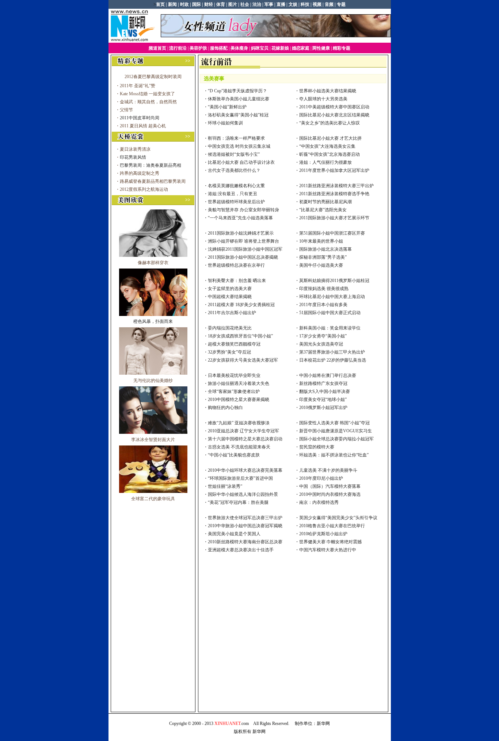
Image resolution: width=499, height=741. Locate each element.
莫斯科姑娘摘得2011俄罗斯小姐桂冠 (334, 280)
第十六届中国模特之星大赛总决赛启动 (245, 438)
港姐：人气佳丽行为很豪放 (325, 162)
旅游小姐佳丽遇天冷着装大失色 (238, 383)
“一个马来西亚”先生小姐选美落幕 (240, 217)
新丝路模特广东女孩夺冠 (323, 383)
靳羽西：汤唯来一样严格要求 (236, 138)
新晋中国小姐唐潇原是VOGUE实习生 (335, 430)
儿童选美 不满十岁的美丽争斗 (328, 470)
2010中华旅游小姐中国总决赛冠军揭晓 (245, 525)
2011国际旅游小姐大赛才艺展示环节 (334, 217)
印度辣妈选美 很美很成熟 (323, 288)
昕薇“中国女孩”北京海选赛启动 (329, 154)
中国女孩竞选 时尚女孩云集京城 (239, 146)
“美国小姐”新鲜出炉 (227, 106)
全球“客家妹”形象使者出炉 (234, 391)
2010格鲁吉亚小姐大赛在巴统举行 (332, 525)
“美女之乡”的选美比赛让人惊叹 (329, 123)
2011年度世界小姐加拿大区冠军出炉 (334, 170)
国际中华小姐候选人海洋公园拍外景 (243, 494)
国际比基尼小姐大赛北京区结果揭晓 (334, 114)
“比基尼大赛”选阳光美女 (323, 209)
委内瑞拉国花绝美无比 (230, 328)
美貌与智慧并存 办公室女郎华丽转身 (243, 209)
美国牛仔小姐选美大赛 (321, 265)
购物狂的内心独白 (225, 407)
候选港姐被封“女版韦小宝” (234, 154)
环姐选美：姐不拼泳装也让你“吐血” (334, 455)
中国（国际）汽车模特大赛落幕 (330, 486)
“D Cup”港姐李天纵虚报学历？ (237, 90)
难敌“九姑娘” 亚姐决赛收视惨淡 (239, 422)
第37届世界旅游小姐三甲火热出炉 (332, 352)
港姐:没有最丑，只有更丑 (232, 193)
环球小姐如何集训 (225, 123)
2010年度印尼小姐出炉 (321, 478)
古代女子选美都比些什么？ (234, 170)
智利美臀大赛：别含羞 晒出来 (237, 280)
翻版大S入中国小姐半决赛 (324, 391)
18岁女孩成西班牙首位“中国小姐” (240, 336)
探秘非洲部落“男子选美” (323, 257)
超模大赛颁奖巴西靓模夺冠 (234, 344)
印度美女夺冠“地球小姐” (323, 399)
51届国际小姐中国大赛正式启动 (330, 312)
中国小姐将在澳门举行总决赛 (327, 375)
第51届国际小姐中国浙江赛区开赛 (332, 233)
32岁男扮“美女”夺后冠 (229, 352)
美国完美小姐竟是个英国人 (234, 533)
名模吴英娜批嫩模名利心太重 (236, 185)
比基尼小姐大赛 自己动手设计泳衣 (241, 162)
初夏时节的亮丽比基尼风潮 (325, 201)
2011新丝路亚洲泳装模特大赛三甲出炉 (336, 185)
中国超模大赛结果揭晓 (230, 296)
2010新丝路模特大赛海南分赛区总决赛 (245, 541)
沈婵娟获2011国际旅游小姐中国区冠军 (245, 249)
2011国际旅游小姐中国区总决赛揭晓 (243, 257)
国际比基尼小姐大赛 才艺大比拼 (330, 138)
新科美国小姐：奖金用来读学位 (330, 328)
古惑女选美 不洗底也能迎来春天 (239, 446)
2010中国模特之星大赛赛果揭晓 (238, 399)
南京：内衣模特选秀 (319, 502)
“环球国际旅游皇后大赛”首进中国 (240, 478)
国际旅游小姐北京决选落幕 (325, 249)
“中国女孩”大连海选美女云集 (327, 146)
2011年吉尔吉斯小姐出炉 (232, 312)
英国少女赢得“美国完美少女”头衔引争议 (338, 517)
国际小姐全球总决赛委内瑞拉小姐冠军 (336, 438)
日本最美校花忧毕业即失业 (234, 375)
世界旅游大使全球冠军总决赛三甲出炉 (245, 517)
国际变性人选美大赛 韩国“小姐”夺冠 (334, 422)
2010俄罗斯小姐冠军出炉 (323, 407)
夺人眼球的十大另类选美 (323, 98)
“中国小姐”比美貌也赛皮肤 (234, 455)
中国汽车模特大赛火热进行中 (327, 549)
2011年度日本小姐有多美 (323, 304)
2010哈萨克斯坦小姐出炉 (323, 533)
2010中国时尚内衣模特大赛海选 (330, 494)
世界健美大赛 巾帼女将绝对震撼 (330, 541)
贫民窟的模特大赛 (316, 446)
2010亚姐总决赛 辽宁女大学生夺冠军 (243, 430)
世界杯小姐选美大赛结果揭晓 (327, 90)
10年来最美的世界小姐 (321, 241)
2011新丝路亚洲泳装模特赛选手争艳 (334, 193)
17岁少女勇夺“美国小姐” (323, 336)
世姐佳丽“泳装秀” (225, 486)
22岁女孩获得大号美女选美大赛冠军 (243, 360)
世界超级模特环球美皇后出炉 (236, 201)
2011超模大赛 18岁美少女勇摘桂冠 (241, 304)
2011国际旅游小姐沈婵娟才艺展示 (241, 233)
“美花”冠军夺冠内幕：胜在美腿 (238, 502)
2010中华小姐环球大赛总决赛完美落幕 (245, 470)
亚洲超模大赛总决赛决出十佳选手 (241, 549)
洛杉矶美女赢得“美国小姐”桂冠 (238, 114)
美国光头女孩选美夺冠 (321, 344)
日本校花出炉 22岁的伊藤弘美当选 (332, 360)
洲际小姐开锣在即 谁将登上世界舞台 (243, 241)
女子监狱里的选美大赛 (230, 288)
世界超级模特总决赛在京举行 (236, 265)
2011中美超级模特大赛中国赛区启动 (334, 106)
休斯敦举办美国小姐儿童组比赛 (238, 98)
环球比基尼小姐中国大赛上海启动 (332, 296)
